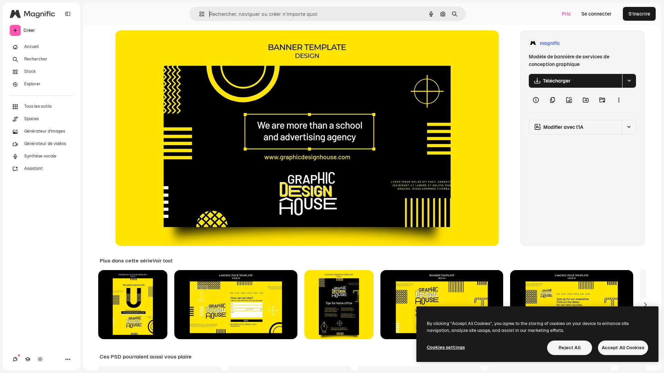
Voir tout (163, 261)
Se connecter (596, 14)
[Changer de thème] (40, 359)
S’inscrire (639, 14)
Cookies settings (446, 347)
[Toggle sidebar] (67, 13)
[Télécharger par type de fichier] (629, 81)
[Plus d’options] (619, 100)
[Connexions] (15, 359)
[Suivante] (645, 304)
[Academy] (27, 359)
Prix (566, 14)
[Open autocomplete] (199, 14)
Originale (161, 43)
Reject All (570, 348)
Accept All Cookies (623, 348)
